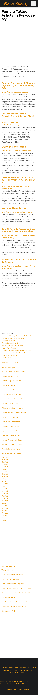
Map (24, 684)
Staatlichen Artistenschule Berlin (14, 606)
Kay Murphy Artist (8, 597)
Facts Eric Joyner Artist (10, 426)
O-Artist (5, 493)
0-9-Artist (6, 457)
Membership (17, 681)
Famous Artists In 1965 (11, 403)
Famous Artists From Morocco (13, 338)
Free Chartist (7, 357)
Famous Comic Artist (9, 390)
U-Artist (5, 508)
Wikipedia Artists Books (11, 579)
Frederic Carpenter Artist (11, 449)
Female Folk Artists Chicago (12, 345)
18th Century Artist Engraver (13, 584)
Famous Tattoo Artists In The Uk (14, 412)
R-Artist (5, 501)
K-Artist (5, 484)
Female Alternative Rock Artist (13, 353)
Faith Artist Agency (9, 385)
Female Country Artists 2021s (13, 399)
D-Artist (5, 467)
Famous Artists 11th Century (13, 440)
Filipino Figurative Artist (10, 376)
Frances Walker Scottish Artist (13, 371)
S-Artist (5, 503)
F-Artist (5, 471)
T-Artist (5, 506)
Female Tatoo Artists (10, 417)
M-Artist (5, 489)
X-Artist (5, 515)
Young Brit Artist (8, 570)
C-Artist (5, 464)
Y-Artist (4, 518)
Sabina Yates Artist (9, 611)
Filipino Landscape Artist (11, 431)
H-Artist (5, 476)
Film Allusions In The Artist (12, 394)
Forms (25, 681)
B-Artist (5, 462)
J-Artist (4, 481)
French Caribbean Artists (11, 343)
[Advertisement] (19, 43)
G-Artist (5, 474)
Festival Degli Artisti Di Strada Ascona (16, 350)
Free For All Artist (8, 340)
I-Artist (4, 479)
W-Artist (5, 513)
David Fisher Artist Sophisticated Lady (16, 588)
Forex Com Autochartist (11, 422)
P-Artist (5, 496)
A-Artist (5, 459)
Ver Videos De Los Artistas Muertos (15, 602)
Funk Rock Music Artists (11, 435)
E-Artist (5, 469)
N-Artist (5, 491)
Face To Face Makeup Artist (12, 574)
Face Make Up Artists (10, 355)
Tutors (8, 681)
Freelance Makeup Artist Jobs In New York (17, 336)
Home (2, 681)
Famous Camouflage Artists (12, 444)
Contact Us (4, 684)
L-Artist (4, 486)
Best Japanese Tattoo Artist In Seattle (16, 593)
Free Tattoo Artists (9, 348)
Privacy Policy (15, 684)
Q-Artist (5, 498)
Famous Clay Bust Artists (11, 381)
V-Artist (5, 510)
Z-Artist (5, 520)
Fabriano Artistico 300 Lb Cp (12, 408)
